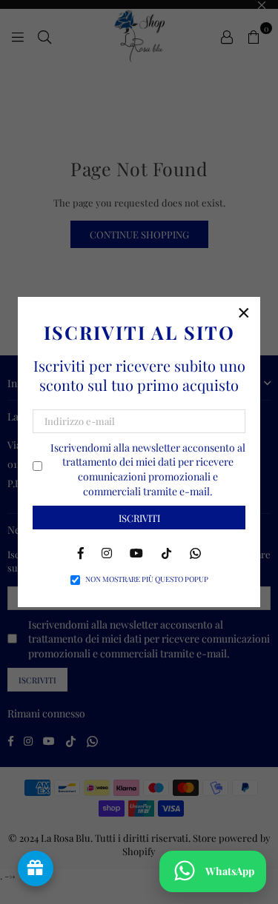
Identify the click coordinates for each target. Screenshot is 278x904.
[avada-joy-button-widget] (35, 868)
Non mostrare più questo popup (146, 579)
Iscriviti (139, 518)
